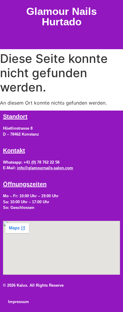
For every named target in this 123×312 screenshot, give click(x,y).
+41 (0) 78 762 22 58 (41, 162)
